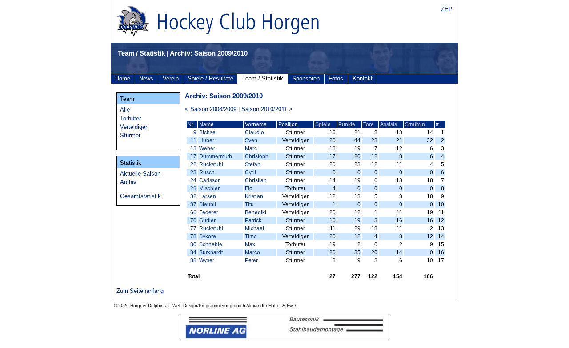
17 (193, 156)
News (146, 78)
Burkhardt (211, 252)
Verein (171, 78)
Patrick (253, 220)
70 (193, 220)
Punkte (346, 124)
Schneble (210, 244)
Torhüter (130, 118)
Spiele (323, 124)
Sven (251, 140)
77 (193, 228)
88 (193, 260)
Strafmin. (415, 124)
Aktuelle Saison (140, 173)
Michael (254, 228)
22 (193, 164)
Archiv (128, 182)
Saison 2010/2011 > (267, 109)
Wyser (206, 260)
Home (122, 78)
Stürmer (130, 135)
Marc (251, 148)
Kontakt (363, 78)
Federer (208, 212)
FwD (291, 305)
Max (250, 244)
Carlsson (210, 180)
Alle (125, 109)
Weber (207, 148)
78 (193, 236)
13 (193, 148)
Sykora (207, 236)
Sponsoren (306, 78)
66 (193, 212)
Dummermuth (215, 156)
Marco (252, 252)
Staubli (207, 204)
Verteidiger (133, 127)
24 (193, 180)
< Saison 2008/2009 (210, 109)
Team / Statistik (262, 78)
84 (193, 252)
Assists (388, 124)
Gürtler (207, 220)
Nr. (191, 124)
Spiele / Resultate (210, 78)
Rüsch (207, 172)
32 (193, 196)
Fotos (336, 78)
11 (193, 140)
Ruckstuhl (211, 164)
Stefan (252, 164)
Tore (368, 124)
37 (193, 204)
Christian (256, 180)
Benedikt (255, 212)
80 (193, 244)
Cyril (250, 172)
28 (193, 188)
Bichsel (208, 132)
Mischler (209, 188)
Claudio (254, 132)
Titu (249, 204)
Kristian (254, 196)
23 (193, 172)
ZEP (447, 9)
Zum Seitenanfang (140, 291)
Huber (206, 140)
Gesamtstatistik (140, 196)
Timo (251, 236)
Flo (248, 188)
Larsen (207, 196)
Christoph (256, 156)
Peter (251, 260)
